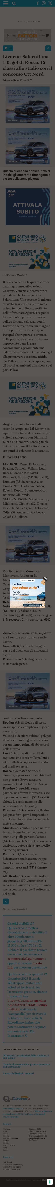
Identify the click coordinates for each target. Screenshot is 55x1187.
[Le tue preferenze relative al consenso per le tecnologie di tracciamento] (50, 1182)
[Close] (45, 579)
